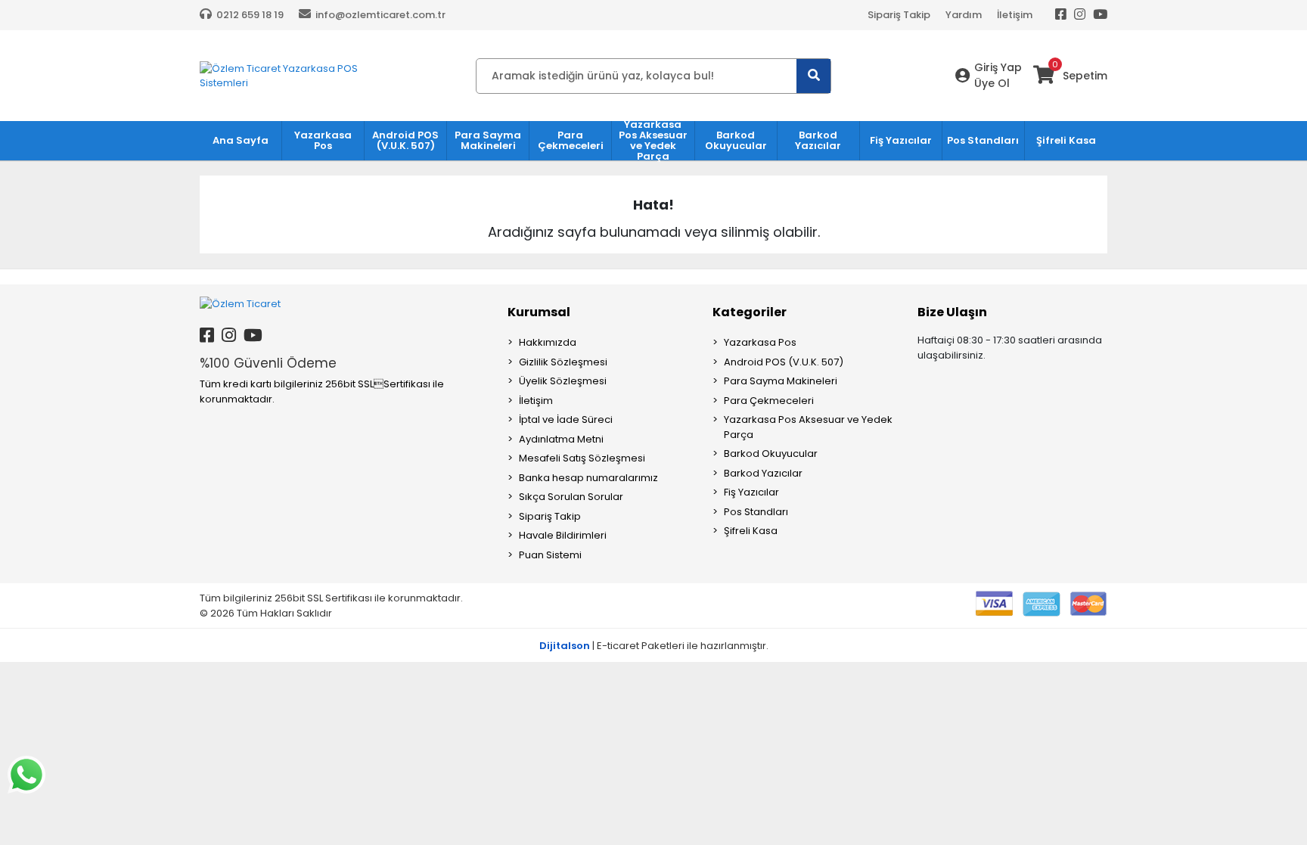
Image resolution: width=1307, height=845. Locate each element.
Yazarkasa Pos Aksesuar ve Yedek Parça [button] (653, 140)
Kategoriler (749, 312)
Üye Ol (992, 83)
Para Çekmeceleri (769, 400)
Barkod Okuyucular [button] (736, 140)
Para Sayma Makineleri (780, 381)
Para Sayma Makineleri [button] (488, 140)
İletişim (1014, 15)
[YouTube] (1100, 15)
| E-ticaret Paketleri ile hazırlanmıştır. (653, 645)
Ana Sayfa (241, 140)
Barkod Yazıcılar (763, 473)
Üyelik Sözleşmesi (563, 381)
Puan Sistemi (550, 555)
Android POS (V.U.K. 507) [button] (405, 140)
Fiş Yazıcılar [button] (901, 140)
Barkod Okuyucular (771, 453)
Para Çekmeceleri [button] (571, 140)
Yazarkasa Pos (760, 342)
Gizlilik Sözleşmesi (563, 362)
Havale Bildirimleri (563, 535)
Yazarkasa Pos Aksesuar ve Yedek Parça (808, 427)
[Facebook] (1060, 15)
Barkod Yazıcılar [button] (818, 140)
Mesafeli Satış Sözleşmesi (582, 458)
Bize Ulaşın (952, 312)
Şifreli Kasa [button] (1066, 140)
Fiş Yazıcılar (751, 492)
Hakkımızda (547, 342)
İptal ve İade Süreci (566, 419)
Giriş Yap (998, 67)
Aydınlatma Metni (561, 439)
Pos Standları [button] (983, 140)
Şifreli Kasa (751, 530)
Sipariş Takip (899, 15)
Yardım (963, 15)
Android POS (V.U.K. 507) (783, 362)
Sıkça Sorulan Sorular (571, 496)
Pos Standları (756, 512)
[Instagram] (1079, 15)
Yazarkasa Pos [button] (323, 140)
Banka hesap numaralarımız (588, 478)
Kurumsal (539, 312)
